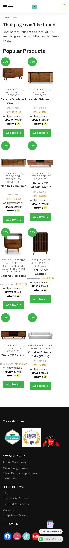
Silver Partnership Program (21, 473)
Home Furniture (13, 89)
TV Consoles (14, 180)
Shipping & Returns (15, 498)
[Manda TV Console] (13, 156)
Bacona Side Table (13, 275)
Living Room (38, 176)
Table (13, 268)
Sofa (48, 348)
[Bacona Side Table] (13, 243)
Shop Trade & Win (14, 515)
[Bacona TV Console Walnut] (40, 156)
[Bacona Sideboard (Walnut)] (13, 72)
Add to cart (13, 132)
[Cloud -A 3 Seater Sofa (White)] (40, 328)
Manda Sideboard (40, 99)
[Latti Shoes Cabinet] (40, 243)
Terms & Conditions (16, 504)
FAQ (5, 493)
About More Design (15, 462)
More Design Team (15, 468)
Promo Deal (13, 176)
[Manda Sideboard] (40, 72)
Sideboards (13, 92)
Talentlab (9, 478)
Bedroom (7, 260)
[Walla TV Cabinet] (13, 328)
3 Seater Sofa (36, 345)
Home (6, 17)
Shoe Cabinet (39, 263)
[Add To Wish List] (19, 64)
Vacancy (8, 510)
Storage (13, 95)
